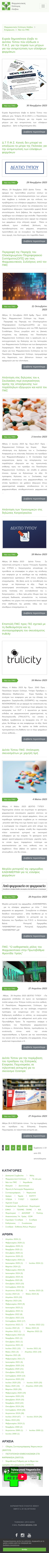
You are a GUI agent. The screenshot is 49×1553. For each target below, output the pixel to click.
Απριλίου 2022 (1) (13, 1331)
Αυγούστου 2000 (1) (14, 1430)
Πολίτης (39, 1213)
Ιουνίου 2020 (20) (34, 1382)
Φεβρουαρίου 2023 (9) (15, 1304)
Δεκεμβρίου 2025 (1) (14, 1246)
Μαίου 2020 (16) (12, 1386)
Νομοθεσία (27, 1182)
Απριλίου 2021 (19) (33, 1352)
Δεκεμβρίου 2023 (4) (14, 1277)
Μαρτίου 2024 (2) (13, 1266)
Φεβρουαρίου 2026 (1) (15, 1243)
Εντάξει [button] (24, 1549)
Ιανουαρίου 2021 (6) (14, 1362)
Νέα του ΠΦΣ (23, 30)
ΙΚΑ (39, 1210)
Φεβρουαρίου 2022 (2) (15, 1335)
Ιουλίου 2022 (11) (36, 1325)
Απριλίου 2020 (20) (34, 1386)
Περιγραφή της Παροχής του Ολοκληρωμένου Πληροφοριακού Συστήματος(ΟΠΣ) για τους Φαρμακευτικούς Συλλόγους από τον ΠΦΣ (24, 258)
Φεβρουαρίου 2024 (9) (15, 1270)
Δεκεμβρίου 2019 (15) (14, 1400)
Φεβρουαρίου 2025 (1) (15, 1260)
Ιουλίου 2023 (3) (36, 1290)
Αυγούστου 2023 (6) (14, 1290)
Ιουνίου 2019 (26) (34, 1417)
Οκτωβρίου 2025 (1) (14, 1253)
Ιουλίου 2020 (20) (13, 1382)
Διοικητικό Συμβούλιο (14, 1175)
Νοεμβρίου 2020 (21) (14, 1369)
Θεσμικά (9, 1186)
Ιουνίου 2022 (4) (12, 1328)
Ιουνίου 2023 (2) (12, 1294)
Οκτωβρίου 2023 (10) (14, 1283)
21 (30, 1148)
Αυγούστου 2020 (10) (14, 1379)
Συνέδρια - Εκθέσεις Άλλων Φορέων (20, 1227)
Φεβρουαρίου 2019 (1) (15, 1423)
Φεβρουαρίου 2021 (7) (15, 1359)
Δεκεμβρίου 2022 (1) (14, 1311)
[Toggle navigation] (43, 6)
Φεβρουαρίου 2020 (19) (15, 1393)
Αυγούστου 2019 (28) (14, 1413)
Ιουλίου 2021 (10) (13, 1348)
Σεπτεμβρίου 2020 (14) (15, 1376)
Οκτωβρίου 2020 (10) (14, 1372)
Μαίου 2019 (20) (12, 1420)
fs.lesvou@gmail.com (27, 1525)
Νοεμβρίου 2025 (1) (13, 1249)
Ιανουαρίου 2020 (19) (14, 1396)
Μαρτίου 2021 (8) (13, 1355)
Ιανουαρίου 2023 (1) (14, 1307)
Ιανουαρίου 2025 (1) (14, 1263)
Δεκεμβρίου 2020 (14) (14, 1365)
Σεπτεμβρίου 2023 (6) (14, 1287)
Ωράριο (8, 1196)
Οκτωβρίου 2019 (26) (14, 1406)
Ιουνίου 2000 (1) (12, 1434)
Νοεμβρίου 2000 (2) (13, 1427)
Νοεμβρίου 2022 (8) (13, 1314)
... (24, 1148)
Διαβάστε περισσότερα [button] (11, 1545)
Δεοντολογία (24, 1186)
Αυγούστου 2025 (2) (14, 1256)
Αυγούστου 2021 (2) (14, 1345)
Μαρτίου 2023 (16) (13, 1301)
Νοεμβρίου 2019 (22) (14, 1403)
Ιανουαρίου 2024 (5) (14, 1273)
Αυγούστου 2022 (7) (14, 1325)
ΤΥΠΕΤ (21, 1199)
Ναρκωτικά (31, 1192)
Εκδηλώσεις (10, 1223)
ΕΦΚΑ (8, 1210)
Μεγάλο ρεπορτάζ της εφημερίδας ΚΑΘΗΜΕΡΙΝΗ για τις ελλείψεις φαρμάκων (22, 872)
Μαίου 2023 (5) (32, 1294)
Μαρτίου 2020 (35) (13, 1389)
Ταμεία (20, 1196)
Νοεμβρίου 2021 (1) (13, 1338)
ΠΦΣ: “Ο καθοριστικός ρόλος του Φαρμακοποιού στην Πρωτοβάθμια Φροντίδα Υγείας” (23, 950)
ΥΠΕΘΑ (8, 1199)
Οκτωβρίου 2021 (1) (14, 1342)
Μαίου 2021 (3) (12, 1352)
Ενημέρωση (9, 30)
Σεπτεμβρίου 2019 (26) (15, 1410)
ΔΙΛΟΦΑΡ (26, 1213)
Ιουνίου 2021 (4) (34, 1348)
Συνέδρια (33, 1220)
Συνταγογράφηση (12, 1192)
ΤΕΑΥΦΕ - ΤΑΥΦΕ (24, 1210)
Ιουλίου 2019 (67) (13, 1417)
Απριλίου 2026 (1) (13, 1239)
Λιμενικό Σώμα (11, 1203)
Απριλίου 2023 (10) (13, 1297)
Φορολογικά (10, 1213)
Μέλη (32, 1175)
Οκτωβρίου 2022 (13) (14, 1318)
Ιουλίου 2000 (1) (36, 1430)
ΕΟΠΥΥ (32, 1196)
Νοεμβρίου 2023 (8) (13, 1280)
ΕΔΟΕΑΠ (34, 1199)
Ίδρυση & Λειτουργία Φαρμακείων (19, 1189)
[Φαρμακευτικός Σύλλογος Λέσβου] (6, 6)
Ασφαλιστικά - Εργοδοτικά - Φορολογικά (22, 1206)
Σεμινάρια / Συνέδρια (14, 1220)
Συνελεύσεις (27, 1223)
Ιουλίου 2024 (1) (36, 1263)
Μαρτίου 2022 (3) (34, 1331)
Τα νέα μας (36, 1179)
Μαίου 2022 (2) (32, 1328)
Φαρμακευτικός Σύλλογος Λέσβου (18, 27)
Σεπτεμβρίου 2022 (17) (15, 1321)
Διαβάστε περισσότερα (34, 132)
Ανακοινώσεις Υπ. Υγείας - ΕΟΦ (19, 1216)
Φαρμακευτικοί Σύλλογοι (15, 1179)
